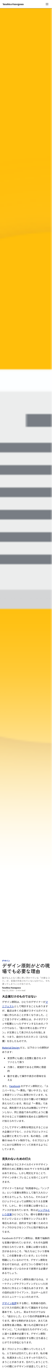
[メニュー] (47, 4)
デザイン (6, 960)
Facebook (14, 1086)
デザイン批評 (9, 1303)
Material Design (11, 1047)
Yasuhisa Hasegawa (13, 4)
